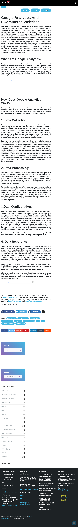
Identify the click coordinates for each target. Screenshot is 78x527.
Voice (4, 445)
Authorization (25, 504)
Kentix (4, 414)
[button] (75, 2)
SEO (43, 321)
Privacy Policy (63, 490)
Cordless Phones (8, 398)
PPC (38, 321)
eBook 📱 (46, 10)
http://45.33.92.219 (14, 301)
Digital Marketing (35, 318)
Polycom (5, 437)
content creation (11, 318)
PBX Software (7, 433)
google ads (18, 321)
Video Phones (7, 441)
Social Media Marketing (7, 323)
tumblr (41, 330)
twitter (12, 330)
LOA (21, 499)
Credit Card (24, 502)
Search (20, 376)
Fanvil (4, 406)
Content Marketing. (23, 318)
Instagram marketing (29, 321)
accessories (8, 422)
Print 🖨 (25, 10)
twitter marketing (20, 323)
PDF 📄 (35, 10)
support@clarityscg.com (10, 505)
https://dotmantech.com (33, 301)
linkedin (33, 330)
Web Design (6, 449)
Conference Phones (9, 395)
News (3, 7)
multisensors (8, 426)
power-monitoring (10, 429)
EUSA (22, 495)
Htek (3, 410)
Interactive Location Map (29, 489)
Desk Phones (6, 402)
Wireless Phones (8, 453)
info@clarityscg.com (10, 297)
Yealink (4, 457)
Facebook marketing (7, 321)
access (6, 418)
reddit (48, 330)
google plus (19, 331)
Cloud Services (7, 391)
